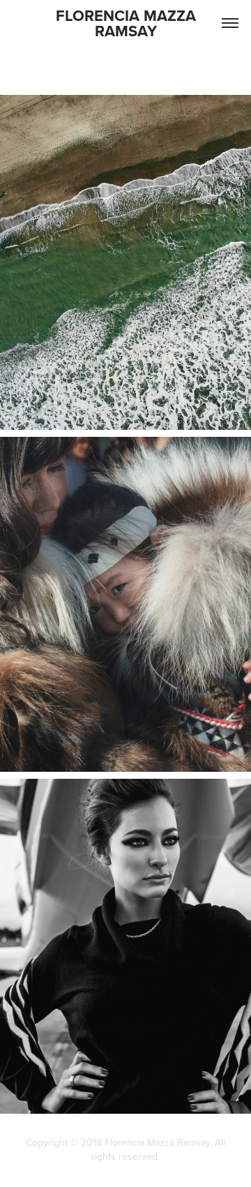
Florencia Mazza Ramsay (128, 23)
